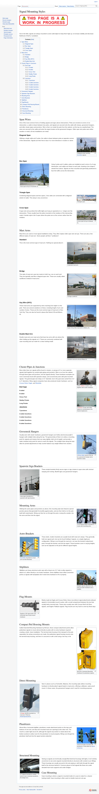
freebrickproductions (25, 716)
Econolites (23, 558)
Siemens (80, 407)
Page (19, 6)
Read (56, 6)
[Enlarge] (95, 153)
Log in (95, 1)
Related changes (8, 30)
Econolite (79, 155)
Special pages (7, 32)
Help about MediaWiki (8, 24)
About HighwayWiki (31, 789)
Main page (5, 18)
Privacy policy (22, 789)
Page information (8, 38)
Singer (23, 713)
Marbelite (38, 383)
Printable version (8, 34)
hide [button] (32, 39)
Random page (6, 22)
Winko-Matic (81, 455)
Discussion (25, 6)
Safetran (82, 385)
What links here (8, 28)
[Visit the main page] (8, 7)
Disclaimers (39, 789)
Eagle (30, 383)
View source (62, 6)
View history (70, 6)
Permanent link (8, 36)
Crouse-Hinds (23, 383)
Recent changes (7, 20)
